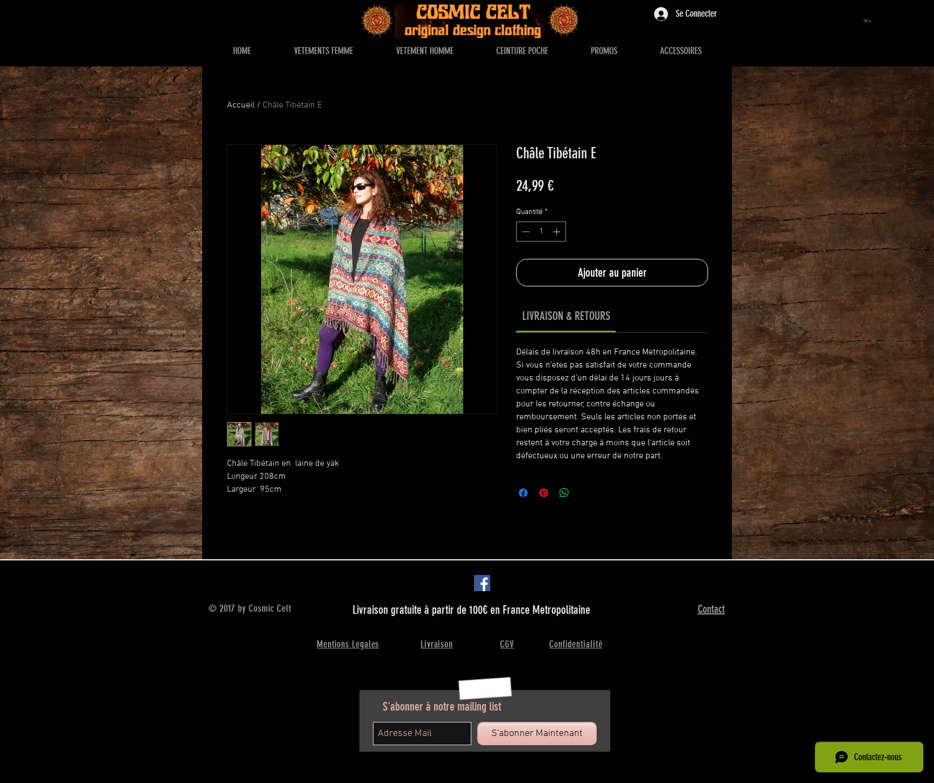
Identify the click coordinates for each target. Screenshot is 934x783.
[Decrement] (524, 231)
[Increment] (557, 231)
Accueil (241, 105)
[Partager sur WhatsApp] (564, 492)
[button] (868, 20)
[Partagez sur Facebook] (523, 492)
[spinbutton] (541, 231)
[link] (566, 316)
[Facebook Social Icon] (482, 583)
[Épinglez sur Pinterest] (543, 492)
